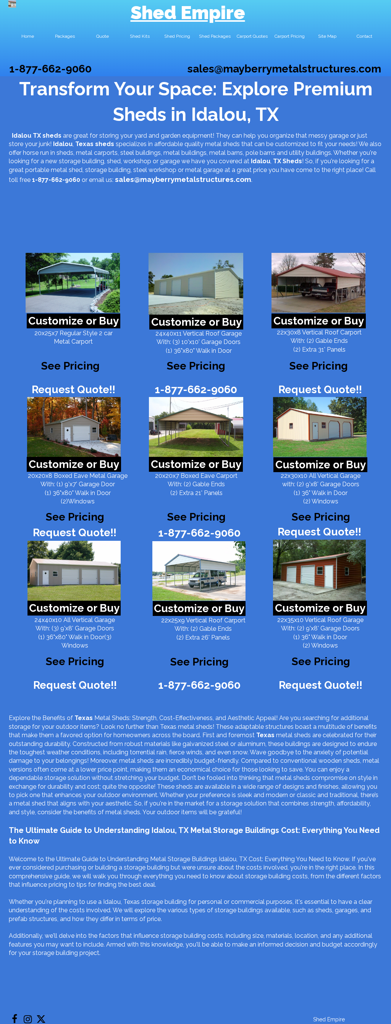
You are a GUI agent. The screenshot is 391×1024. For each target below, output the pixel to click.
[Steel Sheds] (320, 427)
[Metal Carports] (199, 571)
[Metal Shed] (12, 4)
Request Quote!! (73, 389)
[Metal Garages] (319, 570)
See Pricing (318, 366)
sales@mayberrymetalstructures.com (284, 69)
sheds (104, 144)
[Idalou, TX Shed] (73, 283)
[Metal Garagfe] (74, 571)
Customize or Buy (73, 321)
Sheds (292, 161)
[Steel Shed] (318, 283)
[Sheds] (74, 427)
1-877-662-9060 (50, 69)
